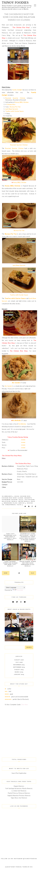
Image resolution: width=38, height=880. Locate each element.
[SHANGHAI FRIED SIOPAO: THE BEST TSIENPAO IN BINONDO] (26, 641)
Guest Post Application (19, 773)
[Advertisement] (19, 729)
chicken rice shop (9, 498)
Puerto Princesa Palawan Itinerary (19, 793)
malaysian (6, 501)
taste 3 (20, 504)
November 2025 (19, 664)
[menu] (35, 5)
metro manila (24, 501)
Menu (3, 458)
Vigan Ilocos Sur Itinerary (19, 798)
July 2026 (19, 662)
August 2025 (19, 669)
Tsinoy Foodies (15, 2)
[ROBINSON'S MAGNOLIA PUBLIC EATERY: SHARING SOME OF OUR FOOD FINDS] (12, 626)
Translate (20, 590)
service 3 (22, 503)
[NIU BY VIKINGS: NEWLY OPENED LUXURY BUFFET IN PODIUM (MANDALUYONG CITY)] (26, 626)
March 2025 (19, 672)
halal (21, 499)
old (32, 573)
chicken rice (25, 496)
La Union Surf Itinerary (19, 791)
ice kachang (30, 499)
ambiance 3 (8, 496)
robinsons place (11, 503)
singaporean (10, 504)
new (5, 573)
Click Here (24, 704)
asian (16, 496)
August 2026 (19, 659)
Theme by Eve (27, 866)
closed (20, 498)
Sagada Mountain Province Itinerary (19, 795)
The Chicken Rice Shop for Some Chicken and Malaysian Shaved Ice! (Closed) (19, 17)
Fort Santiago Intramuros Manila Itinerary (19, 788)
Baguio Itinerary (19, 786)
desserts (28, 498)
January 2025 (19, 674)
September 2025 (19, 667)
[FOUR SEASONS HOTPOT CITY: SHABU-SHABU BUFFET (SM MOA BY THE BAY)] (12, 641)
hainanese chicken (10, 499)
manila (14, 501)
